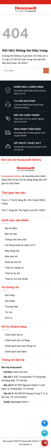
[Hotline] (44, 443)
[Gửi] (46, 70)
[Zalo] (44, 433)
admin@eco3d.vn (19, 402)
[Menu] (4, 9)
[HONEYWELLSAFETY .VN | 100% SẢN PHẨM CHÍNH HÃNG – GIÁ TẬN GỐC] (25, 9)
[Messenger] (44, 423)
